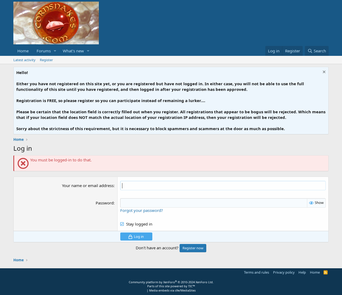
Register (46, 59)
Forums (44, 50)
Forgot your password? (141, 210)
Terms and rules (256, 272)
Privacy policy (284, 272)
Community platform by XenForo (171, 282)
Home (23, 50)
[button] (55, 51)
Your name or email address (88, 185)
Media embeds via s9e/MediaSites (172, 290)
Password (105, 202)
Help (302, 272)
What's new (73, 50)
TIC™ (191, 286)
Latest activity (24, 59)
